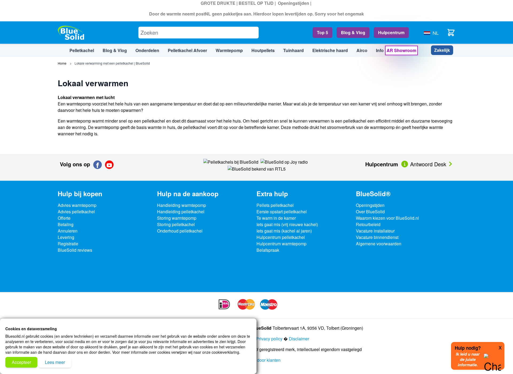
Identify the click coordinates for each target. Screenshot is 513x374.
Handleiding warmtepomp (181, 205)
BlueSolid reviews (75, 250)
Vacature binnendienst (377, 237)
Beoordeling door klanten (257, 360)
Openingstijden (293, 3)
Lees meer (55, 362)
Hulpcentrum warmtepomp (281, 244)
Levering (66, 237)
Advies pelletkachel (76, 211)
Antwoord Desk (429, 164)
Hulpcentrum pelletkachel (280, 237)
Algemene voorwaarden (378, 244)
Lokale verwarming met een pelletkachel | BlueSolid (112, 63)
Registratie (68, 244)
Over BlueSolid (370, 211)
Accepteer (21, 362)
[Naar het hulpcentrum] (405, 163)
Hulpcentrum (391, 32)
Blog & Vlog (353, 32)
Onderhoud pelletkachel (180, 231)
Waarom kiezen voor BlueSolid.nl (387, 218)
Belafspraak (267, 250)
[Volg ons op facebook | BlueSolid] (97, 164)
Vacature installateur (375, 231)
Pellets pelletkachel (275, 205)
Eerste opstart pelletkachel (281, 211)
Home (62, 63)
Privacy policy (269, 339)
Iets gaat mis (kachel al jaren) (284, 231)
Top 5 (322, 32)
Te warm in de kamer (276, 218)
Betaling (65, 224)
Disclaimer (299, 339)
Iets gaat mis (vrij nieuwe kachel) (287, 224)
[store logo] (71, 33)
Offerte (64, 218)
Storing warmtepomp (176, 218)
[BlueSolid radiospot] (230, 161)
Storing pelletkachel (176, 224)
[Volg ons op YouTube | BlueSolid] (109, 164)
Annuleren (67, 231)
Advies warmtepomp (77, 205)
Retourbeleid (368, 224)
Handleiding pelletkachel (180, 211)
